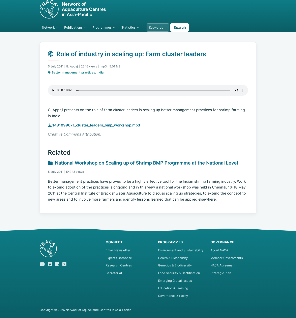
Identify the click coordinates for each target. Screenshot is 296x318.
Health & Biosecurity (173, 258)
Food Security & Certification (179, 273)
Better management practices (73, 72)
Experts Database (119, 258)
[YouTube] (42, 263)
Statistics (128, 27)
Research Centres (119, 265)
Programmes (102, 27)
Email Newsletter (118, 250)
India (100, 72)
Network (48, 27)
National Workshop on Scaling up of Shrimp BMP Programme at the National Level (146, 163)
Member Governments (226, 258)
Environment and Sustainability (180, 250)
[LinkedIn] (57, 263)
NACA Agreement (223, 265)
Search (180, 27)
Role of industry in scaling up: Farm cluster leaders (131, 54)
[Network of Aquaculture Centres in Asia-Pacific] (69, 248)
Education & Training (173, 288)
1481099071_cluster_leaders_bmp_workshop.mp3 (96, 125)
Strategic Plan (220, 273)
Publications (73, 27)
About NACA (219, 250)
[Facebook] (50, 264)
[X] (64, 263)
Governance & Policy (173, 296)
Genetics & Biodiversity (175, 265)
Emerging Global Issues (175, 281)
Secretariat (114, 273)
